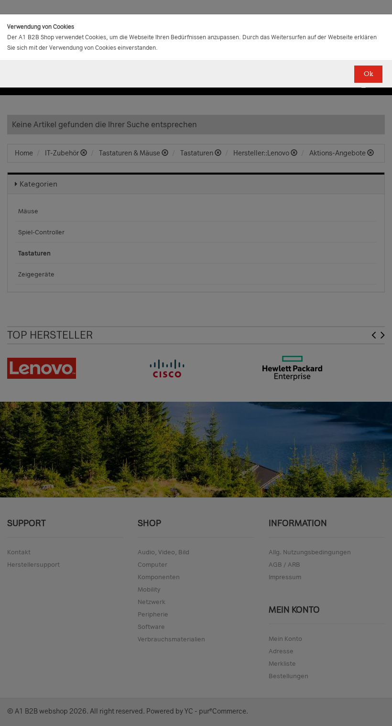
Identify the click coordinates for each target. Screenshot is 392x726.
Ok (368, 74)
